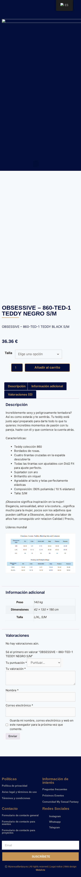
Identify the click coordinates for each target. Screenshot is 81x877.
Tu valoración (16, 669)
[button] (36, 164)
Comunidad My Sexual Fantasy (60, 801)
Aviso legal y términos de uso (19, 792)
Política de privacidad (14, 785)
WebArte (40, 870)
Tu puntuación (16, 662)
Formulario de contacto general (20, 815)
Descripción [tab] (17, 386)
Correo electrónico (19, 705)
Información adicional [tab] (47, 386)
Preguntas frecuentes (54, 789)
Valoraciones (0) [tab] (20, 394)
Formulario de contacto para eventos (18, 822)
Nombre (12, 690)
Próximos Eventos (53, 795)
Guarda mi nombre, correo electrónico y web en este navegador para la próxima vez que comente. (41, 725)
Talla (8, 353)
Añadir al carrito (47, 367)
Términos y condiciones (16, 798)
